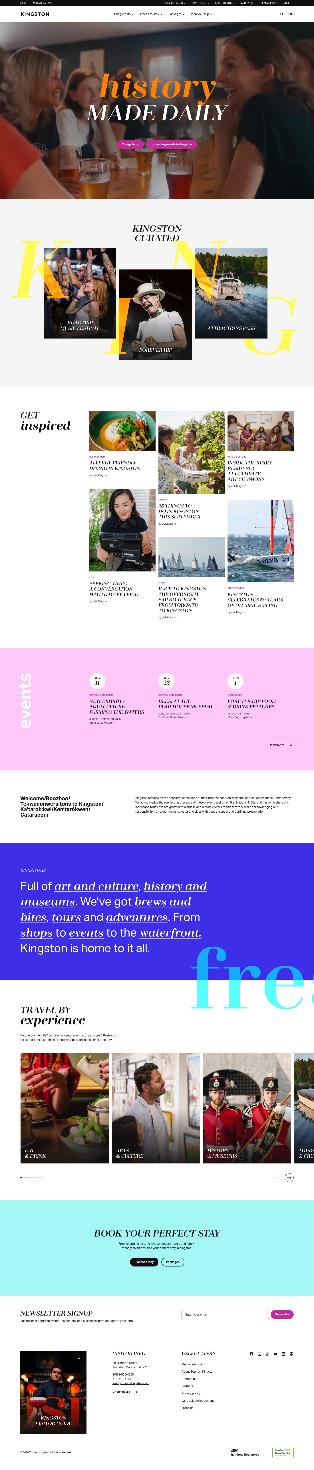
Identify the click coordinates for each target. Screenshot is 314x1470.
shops (36, 933)
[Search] (281, 14)
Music (286, 3)
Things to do (122, 14)
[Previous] (277, 1177)
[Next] (289, 1177)
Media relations (42, 3)
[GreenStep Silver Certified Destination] (283, 1452)
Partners (187, 1386)
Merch (24, 3)
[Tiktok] (267, 1354)
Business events (173, 3)
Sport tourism (224, 3)
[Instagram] (259, 1354)
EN (290, 14)
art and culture (96, 887)
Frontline (188, 1408)
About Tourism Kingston (198, 1372)
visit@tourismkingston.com (130, 1383)
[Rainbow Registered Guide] (245, 1452)
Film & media (268, 3)
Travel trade (199, 3)
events (86, 933)
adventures (137, 918)
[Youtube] (275, 1354)
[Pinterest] (291, 1354)
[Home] (34, 14)
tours (66, 918)
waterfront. (170, 933)
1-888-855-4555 (123, 1374)
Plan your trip (200, 14)
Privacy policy (191, 1393)
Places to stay (149, 14)
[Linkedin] (283, 1354)
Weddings (247, 3)
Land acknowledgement (198, 1401)
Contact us (189, 1379)
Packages (175, 14)
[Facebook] (251, 1354)
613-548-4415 (121, 1379)
